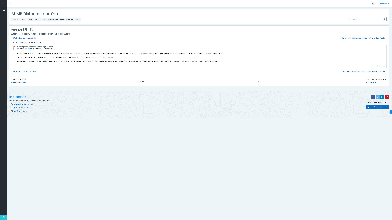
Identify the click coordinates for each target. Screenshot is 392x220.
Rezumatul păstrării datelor (377, 102)
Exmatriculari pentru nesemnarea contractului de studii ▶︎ (363, 38)
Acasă (15, 19)
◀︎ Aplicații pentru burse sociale (24, 38)
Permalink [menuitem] (380, 66)
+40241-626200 (21, 107)
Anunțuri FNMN (34, 19)
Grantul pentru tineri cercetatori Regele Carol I (61, 19)
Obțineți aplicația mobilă (378, 107)
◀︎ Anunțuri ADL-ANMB (19, 82)
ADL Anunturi (29, 49)
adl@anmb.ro (20, 111)
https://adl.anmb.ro (23, 104)
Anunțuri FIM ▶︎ (371, 82)
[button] (349, 19)
